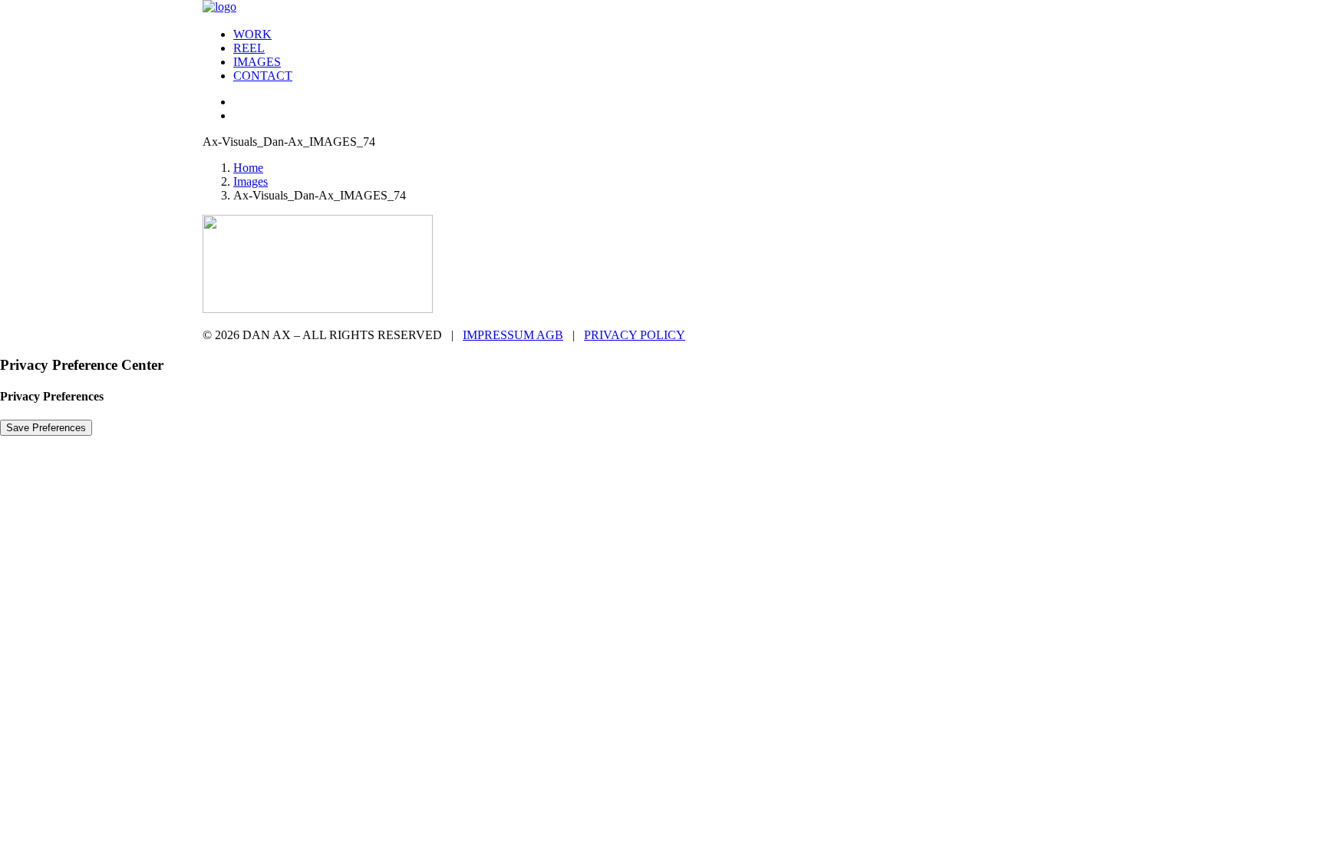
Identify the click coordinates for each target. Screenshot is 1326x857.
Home (248, 167)
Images (257, 61)
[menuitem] (678, 34)
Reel (249, 47)
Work (252, 34)
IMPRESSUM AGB (513, 334)
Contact (262, 75)
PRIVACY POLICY (634, 334)
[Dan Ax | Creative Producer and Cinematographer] (663, 7)
